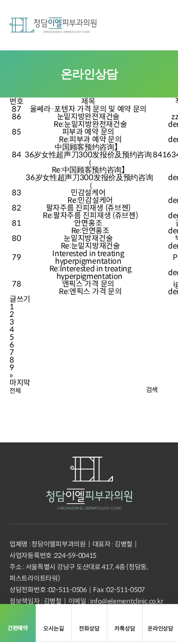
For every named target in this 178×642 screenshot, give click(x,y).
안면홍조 (88, 223)
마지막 (19, 383)
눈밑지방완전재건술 (88, 117)
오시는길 (53, 628)
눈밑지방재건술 (88, 238)
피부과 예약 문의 (88, 132)
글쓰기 (19, 299)
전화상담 (89, 628)
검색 (151, 390)
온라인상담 (160, 628)
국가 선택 (135, 25)
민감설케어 (88, 193)
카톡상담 (124, 628)
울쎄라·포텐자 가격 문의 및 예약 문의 (88, 109)
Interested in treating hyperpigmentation (88, 257)
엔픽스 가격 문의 (88, 284)
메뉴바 (158, 25)
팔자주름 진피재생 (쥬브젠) (88, 208)
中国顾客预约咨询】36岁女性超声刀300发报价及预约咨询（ (88, 155)
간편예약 (113, 25)
